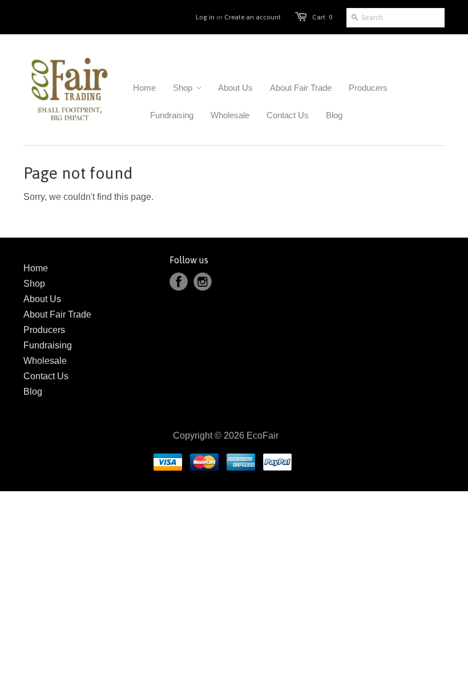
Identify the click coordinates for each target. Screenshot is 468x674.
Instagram (202, 281)
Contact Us (45, 376)
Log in (205, 17)
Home (35, 268)
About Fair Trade (57, 314)
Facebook (179, 281)
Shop (34, 283)
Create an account (252, 17)
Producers (44, 330)
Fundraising (47, 345)
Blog (32, 391)
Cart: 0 (322, 17)
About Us (42, 299)
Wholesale (45, 361)
